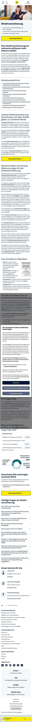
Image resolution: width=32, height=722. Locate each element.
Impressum (12, 371)
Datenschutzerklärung (10, 366)
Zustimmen (16, 382)
